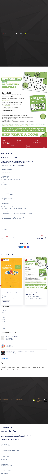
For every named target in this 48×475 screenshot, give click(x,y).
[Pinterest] (25, 247)
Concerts (4, 310)
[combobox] (10, 34)
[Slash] (23, 237)
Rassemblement (10, 369)
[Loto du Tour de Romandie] (12, 273)
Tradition (18, 369)
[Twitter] (22, 247)
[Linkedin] (28, 247)
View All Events (4, 358)
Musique (3, 369)
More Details (6, 301)
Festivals (4, 317)
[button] (23, 33)
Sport (3, 328)
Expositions (5, 315)
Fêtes (3, 319)
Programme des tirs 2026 (12, 336)
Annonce (3, 367)
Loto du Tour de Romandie (9, 293)
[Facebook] (19, 247)
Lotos (3, 149)
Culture (4, 312)
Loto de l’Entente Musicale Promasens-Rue (33, 293)
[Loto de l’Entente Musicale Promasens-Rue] (36, 273)
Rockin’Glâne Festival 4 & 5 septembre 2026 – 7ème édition (20, 351)
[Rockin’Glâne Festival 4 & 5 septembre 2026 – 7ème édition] (3, 353)
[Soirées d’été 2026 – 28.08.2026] (3, 346)
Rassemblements (6, 323)
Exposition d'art (36, 367)
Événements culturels (26, 367)
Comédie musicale (11, 367)
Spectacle (4, 326)
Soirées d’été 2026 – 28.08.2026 (14, 344)
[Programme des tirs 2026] (3, 338)
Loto (5, 229)
